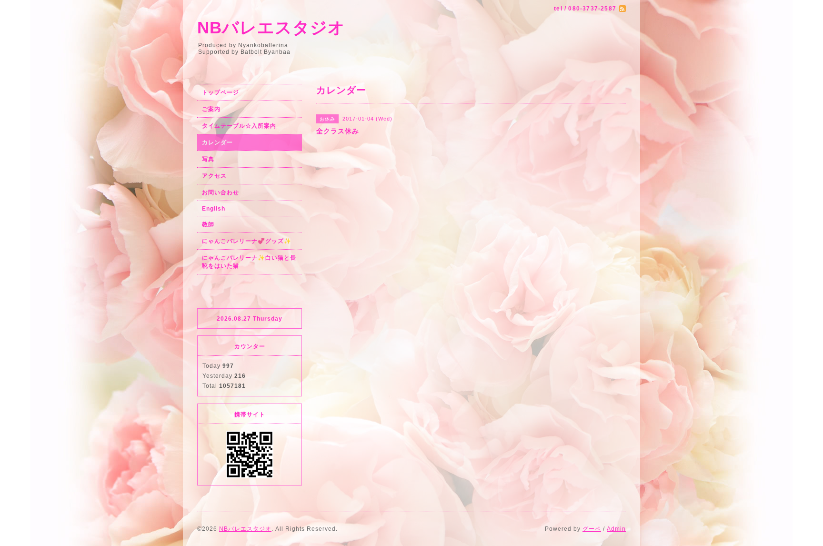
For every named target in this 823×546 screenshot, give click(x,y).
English (213, 208)
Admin (616, 529)
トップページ (220, 92)
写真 (208, 159)
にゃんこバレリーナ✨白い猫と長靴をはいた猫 (249, 261)
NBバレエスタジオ (271, 27)
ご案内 (211, 109)
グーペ (591, 529)
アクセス (214, 175)
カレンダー (217, 142)
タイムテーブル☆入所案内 (239, 125)
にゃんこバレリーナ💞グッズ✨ (246, 241)
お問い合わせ (220, 192)
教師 (208, 224)
